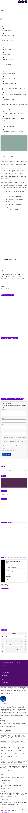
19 (10, 646)
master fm (7, 274)
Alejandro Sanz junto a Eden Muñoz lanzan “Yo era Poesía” (16, 617)
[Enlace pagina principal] (3, 1)
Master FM (4, 511)
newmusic (3, 276)
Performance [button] (2, 782)
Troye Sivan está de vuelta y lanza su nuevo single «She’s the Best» (13, 389)
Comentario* (4, 409)
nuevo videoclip (21, 278)
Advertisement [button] (3, 798)
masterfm (13, 274)
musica (22, 274)
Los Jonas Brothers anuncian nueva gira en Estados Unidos (15, 599)
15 (21, 644)
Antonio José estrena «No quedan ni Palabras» (13, 362)
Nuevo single (13, 278)
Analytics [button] (2, 790)
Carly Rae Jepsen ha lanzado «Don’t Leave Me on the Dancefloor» (16, 623)
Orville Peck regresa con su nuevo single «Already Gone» (15, 611)
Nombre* (3, 418)
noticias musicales (19, 276)
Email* (3, 424)
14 (17, 644)
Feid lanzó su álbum (14, 181)
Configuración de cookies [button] (5, 695)
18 (6, 646)
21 (17, 646)
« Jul (1, 654)
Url (2, 430)
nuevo (8, 278)
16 (25, 644)
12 (10, 644)
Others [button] (1, 805)
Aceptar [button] (11, 695)
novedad (3, 278)
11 (6, 644)
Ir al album (2, 26)
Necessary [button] (2, 718)
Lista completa (4, 584)
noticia (12, 276)
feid (2, 274)
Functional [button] (2, 774)
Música (4, 360)
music (18, 274)
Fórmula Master (6, 513)
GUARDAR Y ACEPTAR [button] (4, 812)
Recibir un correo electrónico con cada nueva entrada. (13, 445)
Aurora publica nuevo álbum (10, 319)
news (8, 276)
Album (3, 316)
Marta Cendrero (8, 270)
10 (2, 644)
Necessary (3, 720)
